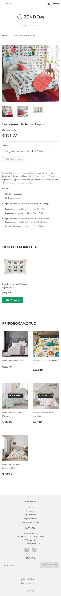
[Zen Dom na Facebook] (26, 550)
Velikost (5, 145)
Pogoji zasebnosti (30, 518)
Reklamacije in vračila (30, 522)
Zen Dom (31, 579)
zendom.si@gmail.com (30, 543)
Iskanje (30, 507)
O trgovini (30, 510)
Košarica (55, 3)
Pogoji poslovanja (30, 514)
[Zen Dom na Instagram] (34, 550)
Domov (5, 35)
